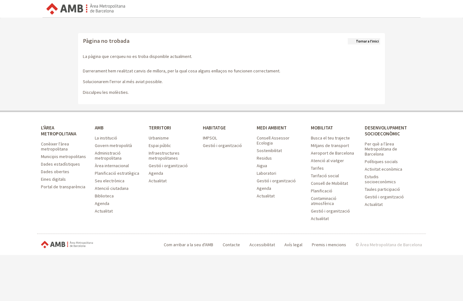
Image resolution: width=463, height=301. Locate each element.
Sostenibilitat (269, 150)
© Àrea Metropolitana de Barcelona (389, 244)
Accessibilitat (262, 244)
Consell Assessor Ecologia (273, 140)
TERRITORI (160, 128)
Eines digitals (53, 179)
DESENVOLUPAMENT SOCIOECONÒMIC (386, 131)
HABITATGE (214, 128)
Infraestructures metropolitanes (164, 155)
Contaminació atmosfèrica (323, 201)
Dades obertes (55, 171)
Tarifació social (325, 176)
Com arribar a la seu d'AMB (188, 244)
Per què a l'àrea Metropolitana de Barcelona (381, 149)
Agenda (102, 203)
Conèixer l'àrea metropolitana (55, 146)
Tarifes (317, 168)
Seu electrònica (109, 181)
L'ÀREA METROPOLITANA (58, 131)
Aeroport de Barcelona (332, 153)
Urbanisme (159, 138)
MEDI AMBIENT (272, 128)
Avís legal (293, 244)
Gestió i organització (168, 165)
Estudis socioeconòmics (380, 179)
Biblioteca (104, 196)
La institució (106, 138)
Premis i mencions (329, 244)
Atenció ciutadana (112, 188)
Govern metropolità (113, 145)
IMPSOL (210, 138)
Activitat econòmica (383, 169)
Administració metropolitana (108, 155)
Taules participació (382, 189)
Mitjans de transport (330, 145)
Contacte (231, 244)
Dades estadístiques (60, 164)
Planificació (321, 191)
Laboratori (266, 173)
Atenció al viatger (327, 160)
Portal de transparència (63, 187)
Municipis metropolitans (63, 156)
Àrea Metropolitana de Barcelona (67, 245)
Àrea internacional (112, 165)
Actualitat (104, 211)
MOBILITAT (322, 128)
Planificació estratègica (117, 173)
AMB (99, 128)
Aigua (262, 165)
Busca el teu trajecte (330, 138)
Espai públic (160, 145)
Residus (264, 158)
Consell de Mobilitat (329, 183)
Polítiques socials (381, 161)
